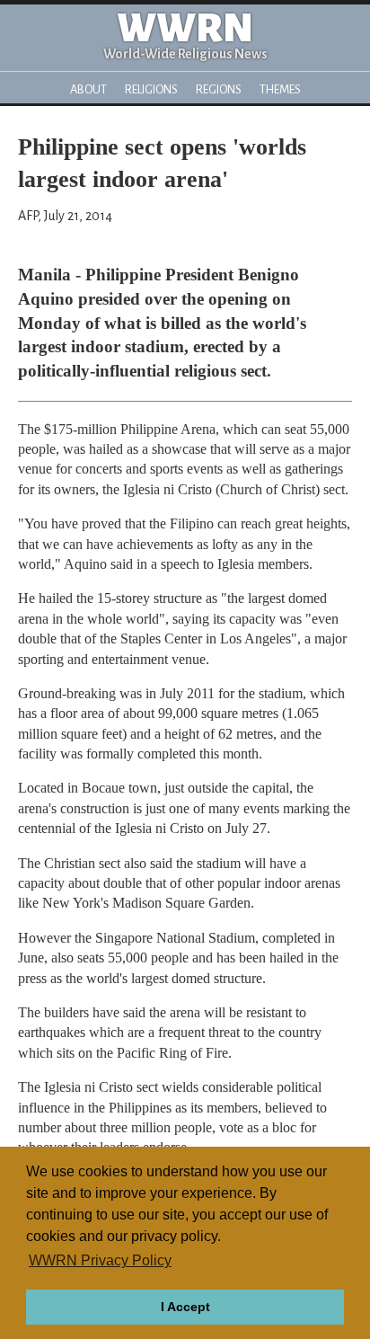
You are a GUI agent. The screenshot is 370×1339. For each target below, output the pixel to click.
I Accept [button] (185, 1306)
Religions (151, 89)
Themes (280, 89)
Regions (219, 89)
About (88, 89)
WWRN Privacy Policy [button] (100, 1260)
